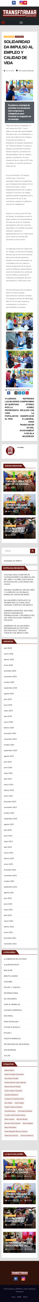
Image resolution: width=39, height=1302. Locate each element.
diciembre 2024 (10, 733)
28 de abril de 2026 (15, 1225)
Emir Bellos (8, 1103)
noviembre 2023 (10, 807)
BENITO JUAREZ (11, 976)
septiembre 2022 (10, 887)
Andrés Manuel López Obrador (15, 1082)
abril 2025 (8, 716)
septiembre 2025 (10, 688)
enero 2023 (8, 864)
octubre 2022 (9, 881)
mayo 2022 (8, 910)
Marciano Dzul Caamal (12, 1123)
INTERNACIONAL (11, 993)
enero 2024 (8, 796)
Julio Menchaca (10, 1111)
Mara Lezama (9, 1119)
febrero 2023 (9, 858)
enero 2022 (8, 932)
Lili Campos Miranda (25, 1111)
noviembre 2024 (10, 739)
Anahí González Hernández (14, 1074)
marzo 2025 (8, 722)
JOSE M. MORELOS (12, 1004)
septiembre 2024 (10, 750)
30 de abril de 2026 (15, 1176)
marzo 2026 (8, 654)
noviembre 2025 (10, 676)
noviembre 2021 (10, 944)
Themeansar (19, 1291)
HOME (19, 1297)
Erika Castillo (19, 1103)
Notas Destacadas (11, 1021)
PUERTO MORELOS (12, 1039)
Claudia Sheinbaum (11, 1095)
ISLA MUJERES (21, 478)
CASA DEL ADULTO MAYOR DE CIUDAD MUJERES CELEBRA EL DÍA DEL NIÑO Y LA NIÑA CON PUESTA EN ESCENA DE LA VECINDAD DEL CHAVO (19, 579)
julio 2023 (8, 830)
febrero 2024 (9, 790)
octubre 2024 (9, 745)
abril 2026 (8, 648)
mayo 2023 (8, 841)
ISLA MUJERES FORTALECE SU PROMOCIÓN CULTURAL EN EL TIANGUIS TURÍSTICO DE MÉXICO (18, 602)
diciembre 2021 (10, 938)
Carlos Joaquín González (13, 1091)
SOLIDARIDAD (19, 36)
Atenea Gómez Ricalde (12, 1086)
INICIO (25, 1297)
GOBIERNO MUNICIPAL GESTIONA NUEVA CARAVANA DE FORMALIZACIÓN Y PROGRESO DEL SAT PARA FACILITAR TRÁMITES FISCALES (19, 615)
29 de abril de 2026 (15, 1200)
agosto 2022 (9, 893)
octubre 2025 (9, 682)
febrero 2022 (9, 927)
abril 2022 (8, 915)
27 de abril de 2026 (15, 1249)
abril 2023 (8, 847)
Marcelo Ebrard (22, 1119)
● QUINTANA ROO (9, 36)
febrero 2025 (9, 728)
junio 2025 (8, 705)
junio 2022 (8, 904)
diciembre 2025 (10, 671)
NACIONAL (8, 1016)
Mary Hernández (10, 1127)
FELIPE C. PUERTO (12, 987)
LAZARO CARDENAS (13, 1010)
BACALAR (8, 970)
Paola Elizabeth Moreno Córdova (16, 1131)
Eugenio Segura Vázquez (13, 1107)
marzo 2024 (8, 785)
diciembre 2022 (10, 870)
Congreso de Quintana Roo (14, 1099)
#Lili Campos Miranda (26, 71)
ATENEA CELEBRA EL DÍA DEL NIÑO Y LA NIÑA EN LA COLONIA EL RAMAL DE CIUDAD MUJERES (19, 592)
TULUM (7, 1056)
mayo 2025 (8, 711)
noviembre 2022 (10, 875)
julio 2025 (8, 699)
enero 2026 (8, 665)
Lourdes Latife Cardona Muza (15, 1115)
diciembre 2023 (10, 802)
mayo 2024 (8, 773)
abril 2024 (8, 779)
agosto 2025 (9, 694)
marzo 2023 (8, 853)
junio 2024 (8, 767)
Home (13, 1297)
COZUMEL (8, 982)
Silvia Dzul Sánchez (11, 1135)
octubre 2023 (9, 813)
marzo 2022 (8, 921)
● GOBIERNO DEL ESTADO (15, 959)
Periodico (7, 1033)
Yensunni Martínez (27, 1135)
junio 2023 (8, 836)
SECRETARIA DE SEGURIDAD (16, 1044)
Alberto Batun (9, 1070)
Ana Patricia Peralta (11, 1078)
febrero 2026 (9, 659)
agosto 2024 (9, 756)
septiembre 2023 (10, 819)
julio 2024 (8, 762)
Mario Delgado (28, 1123)
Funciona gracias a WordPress (13, 1289)
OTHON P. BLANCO (12, 1027)
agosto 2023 (9, 824)
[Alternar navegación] (21, 22)
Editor (22, 447)
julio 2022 (8, 898)
